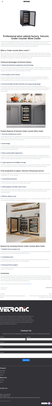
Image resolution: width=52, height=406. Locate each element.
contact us (29, 283)
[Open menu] (2, 2)
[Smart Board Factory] (26, 1)
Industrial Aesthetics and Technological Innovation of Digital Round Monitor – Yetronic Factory (40, 295)
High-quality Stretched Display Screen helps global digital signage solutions (12, 295)
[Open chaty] (49, 403)
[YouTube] (51, 403)
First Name (2, 337)
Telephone (2, 342)
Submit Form (26, 360)
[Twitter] (47, 403)
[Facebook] (46, 403)
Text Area (2, 352)
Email (1, 347)
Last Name (28, 337)
